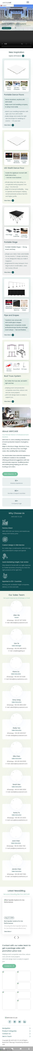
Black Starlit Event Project (9, 160)
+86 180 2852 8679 (20, 649)
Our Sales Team (16, 595)
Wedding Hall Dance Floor (16, 162)
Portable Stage (10, 242)
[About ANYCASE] (16, 417)
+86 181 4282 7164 (19, 846)
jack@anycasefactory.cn (18, 848)
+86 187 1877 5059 (20, 620)
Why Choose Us (16, 513)
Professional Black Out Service (16, 309)
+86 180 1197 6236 (19, 677)
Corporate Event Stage (24, 236)
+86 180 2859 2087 (20, 705)
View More (7, 125)
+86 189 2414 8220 (20, 761)
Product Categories (9, 1031)
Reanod (25, 1042)
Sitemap (12, 1042)
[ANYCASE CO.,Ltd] (6, 3)
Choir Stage (9, 235)
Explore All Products (15, 56)
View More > (8, 931)
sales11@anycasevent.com (18, 764)
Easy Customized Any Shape (16, 235)
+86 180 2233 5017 (20, 733)
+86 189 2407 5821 (20, 874)
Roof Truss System (12, 376)
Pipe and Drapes (11, 315)
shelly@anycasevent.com (19, 735)
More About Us (9, 474)
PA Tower (24, 369)
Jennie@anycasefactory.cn (19, 877)
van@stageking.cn (19, 651)
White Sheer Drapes (24, 309)
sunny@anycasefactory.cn (18, 820)
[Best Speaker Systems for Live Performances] (16, 907)
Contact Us (7, 966)
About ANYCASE (10, 431)
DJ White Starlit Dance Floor (24, 162)
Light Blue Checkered (16, 88)
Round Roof (16, 369)
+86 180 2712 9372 (20, 818)
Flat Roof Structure (9, 370)
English (4, 5)
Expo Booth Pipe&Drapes (9, 307)
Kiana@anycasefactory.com (18, 679)
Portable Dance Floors (14, 94)
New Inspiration (16, 52)
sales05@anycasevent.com (19, 707)
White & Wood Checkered (9, 88)
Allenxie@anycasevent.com (19, 623)
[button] (14, 937)
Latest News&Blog (16, 891)
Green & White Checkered (24, 88)
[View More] (16, 69)
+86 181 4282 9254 (20, 790)
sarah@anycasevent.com (19, 792)
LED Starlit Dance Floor (14, 168)
